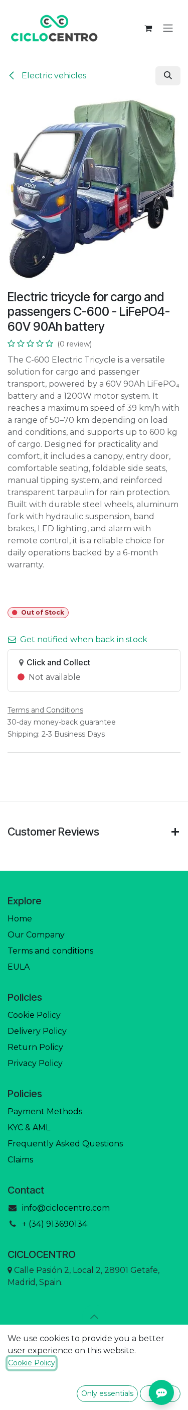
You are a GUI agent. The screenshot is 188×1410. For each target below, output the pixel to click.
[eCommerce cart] (148, 28)
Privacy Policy (35, 1063)
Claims (20, 1159)
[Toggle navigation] (168, 28)
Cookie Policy (34, 1015)
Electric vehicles (53, 75)
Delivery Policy (37, 1031)
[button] (167, 75)
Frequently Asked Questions (65, 1143)
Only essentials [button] (107, 1393)
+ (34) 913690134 (54, 1224)
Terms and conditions (50, 951)
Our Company (36, 934)
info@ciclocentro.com (66, 1208)
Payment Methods (45, 1111)
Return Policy (35, 1047)
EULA (19, 967)
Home (20, 918)
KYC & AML (29, 1127)
